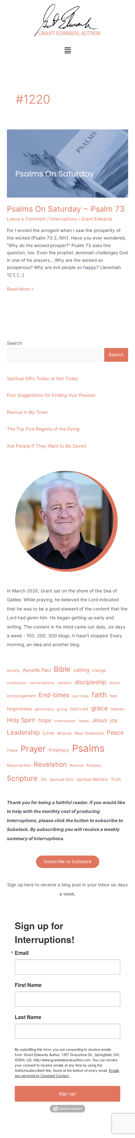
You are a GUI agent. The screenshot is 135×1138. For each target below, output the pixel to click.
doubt (114, 683)
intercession (65, 721)
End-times (54, 695)
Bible (62, 669)
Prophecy (59, 750)
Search (14, 343)
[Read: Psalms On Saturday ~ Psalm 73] (67, 163)
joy (114, 720)
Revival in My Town (27, 412)
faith (99, 694)
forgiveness (19, 708)
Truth (116, 779)
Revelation (50, 764)
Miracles (64, 733)
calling (81, 670)
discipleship (90, 682)
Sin (44, 779)
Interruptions (63, 219)
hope (44, 720)
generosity (44, 709)
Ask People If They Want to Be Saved (46, 446)
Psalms (88, 748)
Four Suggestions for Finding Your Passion (51, 395)
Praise (12, 750)
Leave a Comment (26, 219)
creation (64, 683)
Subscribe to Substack (67, 861)
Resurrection (19, 765)
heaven (118, 709)
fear (113, 695)
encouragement (21, 696)
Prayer (33, 748)
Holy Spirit (21, 720)
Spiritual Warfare (92, 779)
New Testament (89, 733)
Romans (94, 765)
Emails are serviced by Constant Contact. (67, 1073)
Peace (115, 732)
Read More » (20, 288)
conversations (41, 683)
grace (99, 708)
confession (17, 683)
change (99, 670)
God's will (79, 708)
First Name (28, 985)
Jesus (99, 720)
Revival (77, 765)
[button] (67, 50)
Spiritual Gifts (61, 779)
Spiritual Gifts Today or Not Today (42, 378)
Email (22, 952)
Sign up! (67, 1093)
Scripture (22, 778)
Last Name (28, 1017)
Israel (84, 721)
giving (62, 709)
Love (48, 733)
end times (80, 696)
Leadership (23, 732)
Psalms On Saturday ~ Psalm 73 (66, 209)
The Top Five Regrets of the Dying (43, 429)
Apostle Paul (37, 670)
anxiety (13, 670)
